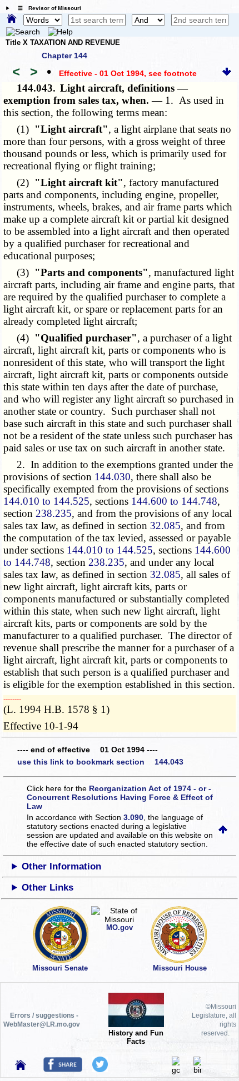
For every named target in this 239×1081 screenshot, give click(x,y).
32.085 (165, 525)
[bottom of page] (226, 73)
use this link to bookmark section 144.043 (100, 761)
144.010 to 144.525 (46, 501)
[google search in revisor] (176, 1069)
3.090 (133, 817)
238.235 (54, 513)
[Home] (12, 19)
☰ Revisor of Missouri (46, 8)
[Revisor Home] (20, 1067)
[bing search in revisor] (197, 1069)
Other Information (61, 866)
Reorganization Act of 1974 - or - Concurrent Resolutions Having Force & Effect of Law (120, 797)
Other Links (47, 887)
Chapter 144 (64, 55)
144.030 (112, 476)
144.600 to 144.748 (174, 501)
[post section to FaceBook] (62, 1069)
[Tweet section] (100, 1069)
